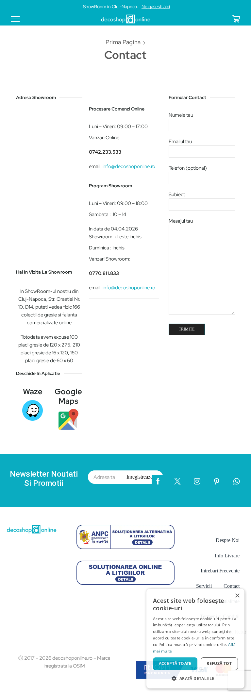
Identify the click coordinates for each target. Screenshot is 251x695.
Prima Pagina (123, 42)
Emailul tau (180, 141)
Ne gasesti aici (156, 6)
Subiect (177, 194)
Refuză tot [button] (219, 663)
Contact (232, 586)
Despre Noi (228, 540)
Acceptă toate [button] (175, 663)
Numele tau (181, 115)
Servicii (204, 586)
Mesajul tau (181, 221)
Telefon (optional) (188, 168)
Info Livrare (227, 555)
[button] (195, 678)
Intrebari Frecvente (220, 570)
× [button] (237, 595)
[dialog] (195, 638)
